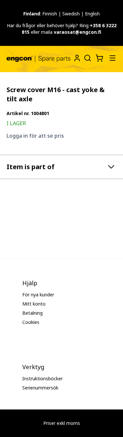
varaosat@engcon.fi (77, 32)
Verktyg (33, 367)
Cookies (30, 322)
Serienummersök (40, 388)
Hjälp (29, 283)
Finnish (49, 13)
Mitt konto (34, 304)
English (92, 13)
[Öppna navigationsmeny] (112, 58)
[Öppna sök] (87, 57)
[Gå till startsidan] (39, 59)
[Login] (77, 58)
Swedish (71, 13)
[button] (61, 167)
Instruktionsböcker (42, 378)
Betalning (32, 313)
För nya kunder (38, 294)
